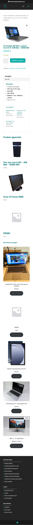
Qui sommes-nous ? (9, 490)
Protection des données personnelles (13, 479)
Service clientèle (8, 481)
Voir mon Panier (8, 512)
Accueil (5, 15)
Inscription (6, 507)
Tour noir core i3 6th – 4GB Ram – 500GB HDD (21, 112)
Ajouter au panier (18, 60)
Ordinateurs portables (20, 15)
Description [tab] (8, 76)
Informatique (11, 15)
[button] (26, 25)
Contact (6, 493)
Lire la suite (16, 376)
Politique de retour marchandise (11, 476)
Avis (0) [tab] (7, 79)
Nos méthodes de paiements (11, 468)
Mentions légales (8, 463)
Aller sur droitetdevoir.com (10, 495)
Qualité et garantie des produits (11, 473)
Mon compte (7, 509)
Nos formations (8, 498)
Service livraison (8, 471)
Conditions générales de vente (11, 466)
